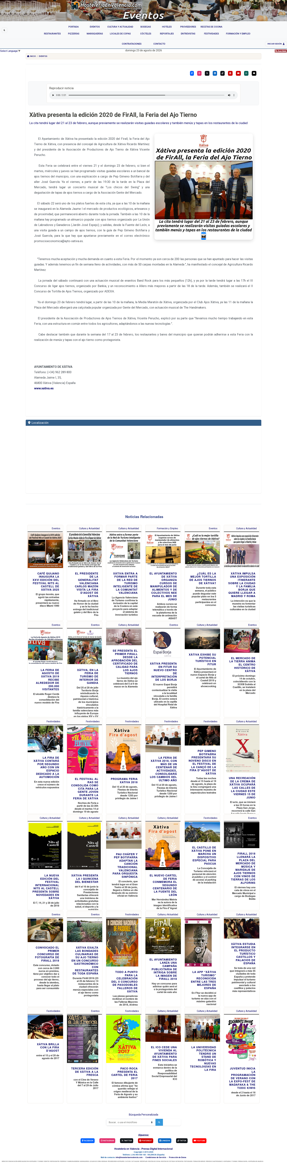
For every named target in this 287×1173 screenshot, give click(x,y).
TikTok (182, 1140)
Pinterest (146, 1140)
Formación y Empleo (167, 528)
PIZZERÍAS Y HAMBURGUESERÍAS (69, 1161)
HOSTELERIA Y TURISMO (230, 1161)
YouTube (200, 1140)
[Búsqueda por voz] (151, 1122)
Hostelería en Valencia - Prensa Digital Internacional (143, 1148)
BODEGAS (104, 1161)
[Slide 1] (203, 236)
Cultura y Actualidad (89, 528)
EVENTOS (46, 1161)
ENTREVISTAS (179, 1161)
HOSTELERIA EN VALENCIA (255, 1161)
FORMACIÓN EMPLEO (199, 1161)
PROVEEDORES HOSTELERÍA (116, 1161)
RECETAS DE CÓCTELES (168, 1161)
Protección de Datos (177, 1157)
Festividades (53, 721)
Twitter (127, 1140)
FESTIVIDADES (188, 1161)
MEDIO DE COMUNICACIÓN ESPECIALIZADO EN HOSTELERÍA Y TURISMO (22, 1161)
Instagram (108, 1140)
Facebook (88, 1140)
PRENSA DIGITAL (243, 1161)
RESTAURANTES (54, 1161)
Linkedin (165, 1140)
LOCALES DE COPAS (95, 1161)
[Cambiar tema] (4, 30)
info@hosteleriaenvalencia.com (129, 1157)
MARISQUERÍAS (84, 1161)
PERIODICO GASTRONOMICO (214, 1161)
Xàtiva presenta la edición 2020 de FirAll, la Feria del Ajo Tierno (113, 114)
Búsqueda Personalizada (143, 1114)
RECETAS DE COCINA (154, 1161)
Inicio (33, 56)
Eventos (43, 56)
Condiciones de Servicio (155, 1157)
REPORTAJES (144, 1161)
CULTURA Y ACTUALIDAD (132, 1161)
